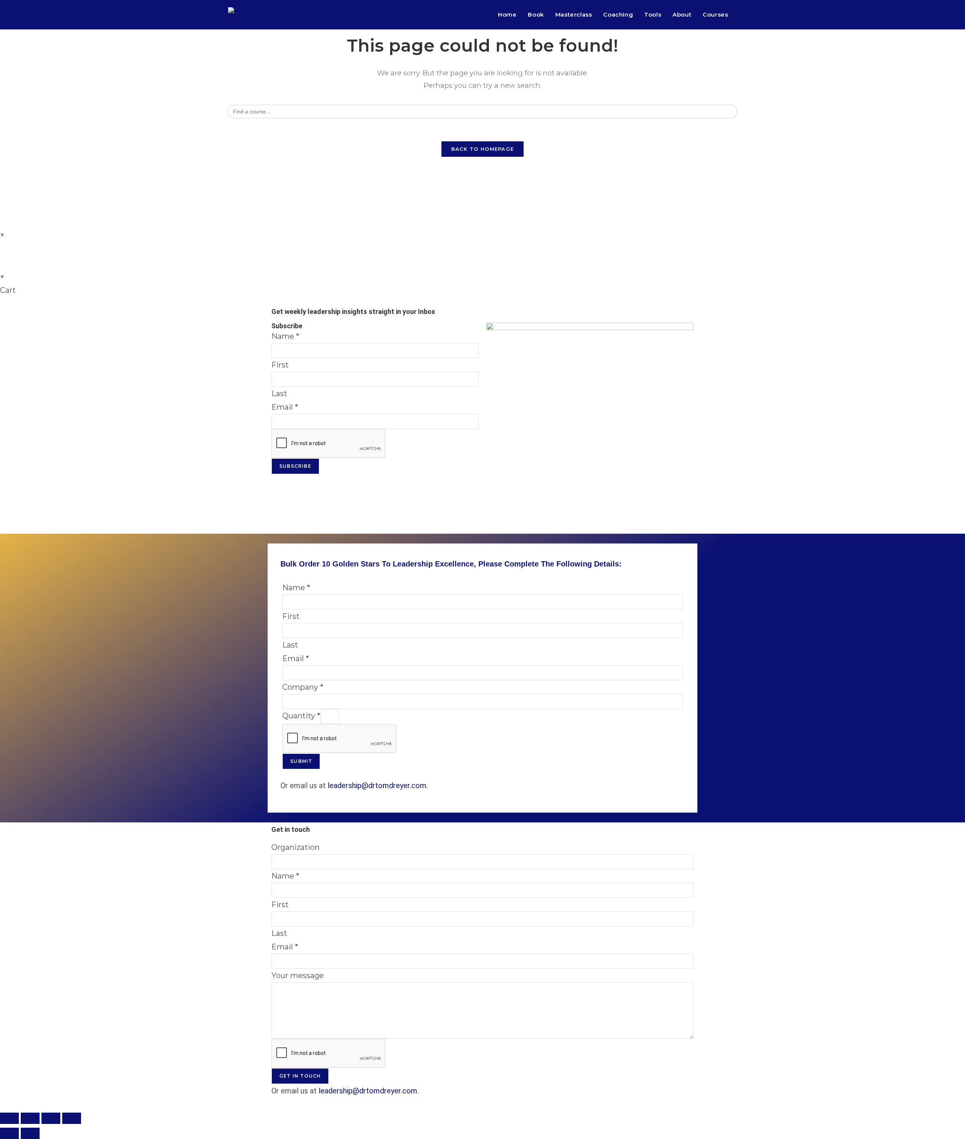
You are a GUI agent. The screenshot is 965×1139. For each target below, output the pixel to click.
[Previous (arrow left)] (9, 1133)
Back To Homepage (482, 149)
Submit (301, 761)
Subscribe (295, 466)
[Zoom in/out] (9, 1118)
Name (285, 336)
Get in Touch (300, 1076)
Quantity (301, 715)
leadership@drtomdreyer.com (377, 785)
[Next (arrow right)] (30, 1133)
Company (302, 687)
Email (284, 407)
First (280, 364)
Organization (295, 847)
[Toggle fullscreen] (30, 1118)
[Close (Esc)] (71, 1118)
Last (279, 393)
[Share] (50, 1118)
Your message (297, 975)
